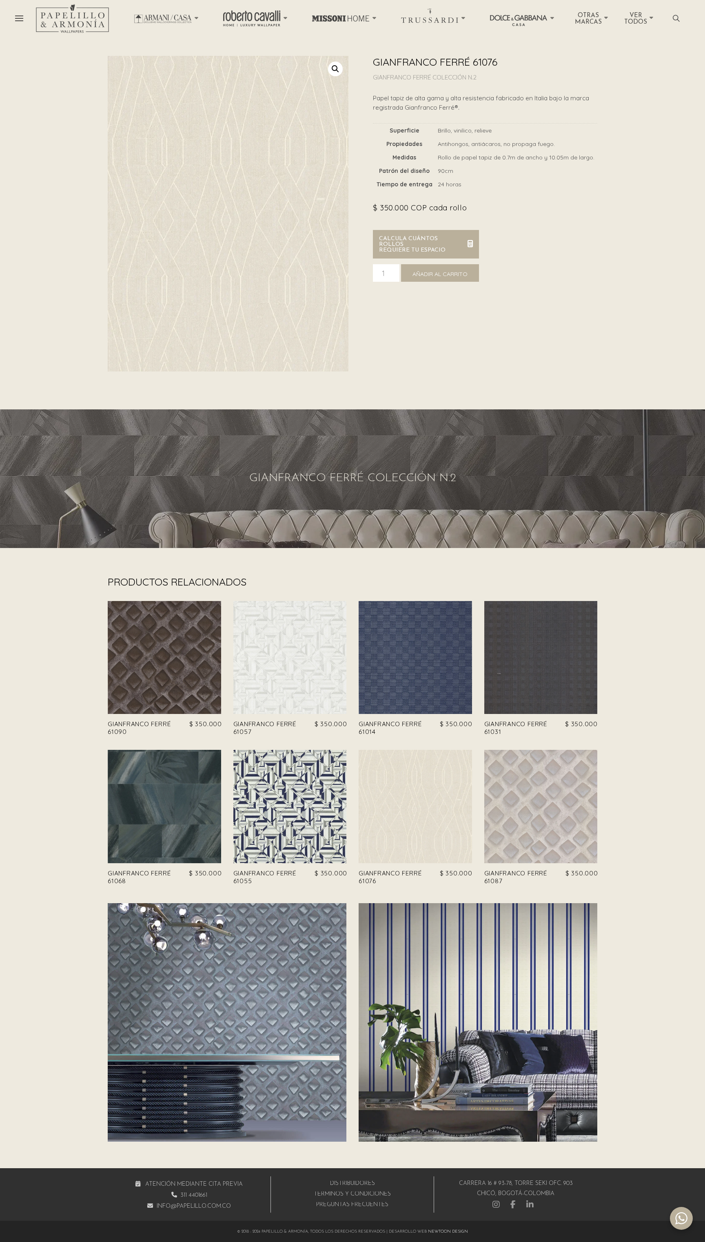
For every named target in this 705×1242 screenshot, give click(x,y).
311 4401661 (193, 1195)
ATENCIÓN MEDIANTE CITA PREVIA (194, 1184)
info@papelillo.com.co (194, 1206)
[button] (19, 18)
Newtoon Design (448, 1231)
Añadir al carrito (440, 274)
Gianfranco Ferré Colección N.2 (425, 77)
